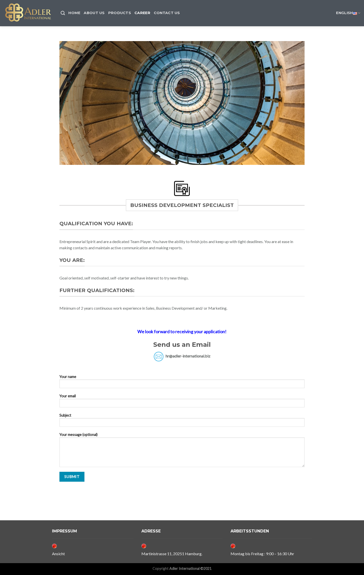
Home (74, 13)
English (344, 13)
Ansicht (58, 553)
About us (94, 13)
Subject (65, 415)
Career (142, 13)
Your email (67, 396)
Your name (67, 377)
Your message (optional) (78, 434)
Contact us (167, 13)
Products (119, 13)
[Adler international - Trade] (28, 13)
